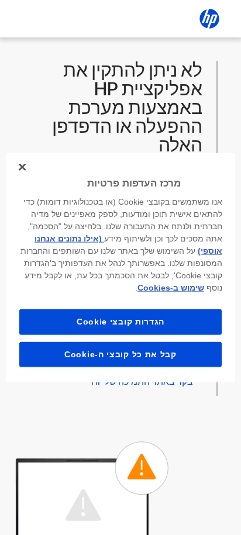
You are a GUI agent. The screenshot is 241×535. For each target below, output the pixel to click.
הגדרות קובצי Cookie (120, 321)
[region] (120, 267)
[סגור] (22, 167)
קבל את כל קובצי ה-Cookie (120, 353)
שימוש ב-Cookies (170, 287)
